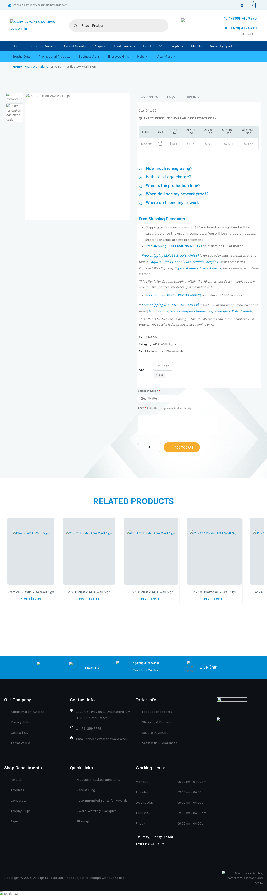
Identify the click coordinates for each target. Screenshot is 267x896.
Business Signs (89, 56)
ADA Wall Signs (36, 67)
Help (140, 56)
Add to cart (184, 447)
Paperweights (219, 311)
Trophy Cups (21, 56)
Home (17, 46)
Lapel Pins (150, 46)
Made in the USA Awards (164, 351)
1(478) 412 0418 (146, 663)
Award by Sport (221, 46)
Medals (196, 46)
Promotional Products (54, 56)
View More (164, 56)
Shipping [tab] (191, 97)
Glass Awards (210, 268)
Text (165, 408)
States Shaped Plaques (188, 311)
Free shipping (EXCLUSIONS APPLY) (173, 246)
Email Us (92, 668)
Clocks (167, 262)
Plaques (99, 46)
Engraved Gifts (118, 56)
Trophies (176, 46)
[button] (199, 168)
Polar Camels (242, 311)
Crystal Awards (75, 46)
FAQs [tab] (171, 97)
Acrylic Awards (124, 46)
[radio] (163, 366)
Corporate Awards (43, 46)
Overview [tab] (150, 97)
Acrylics (212, 262)
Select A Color (149, 391)
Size (142, 370)
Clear (160, 375)
